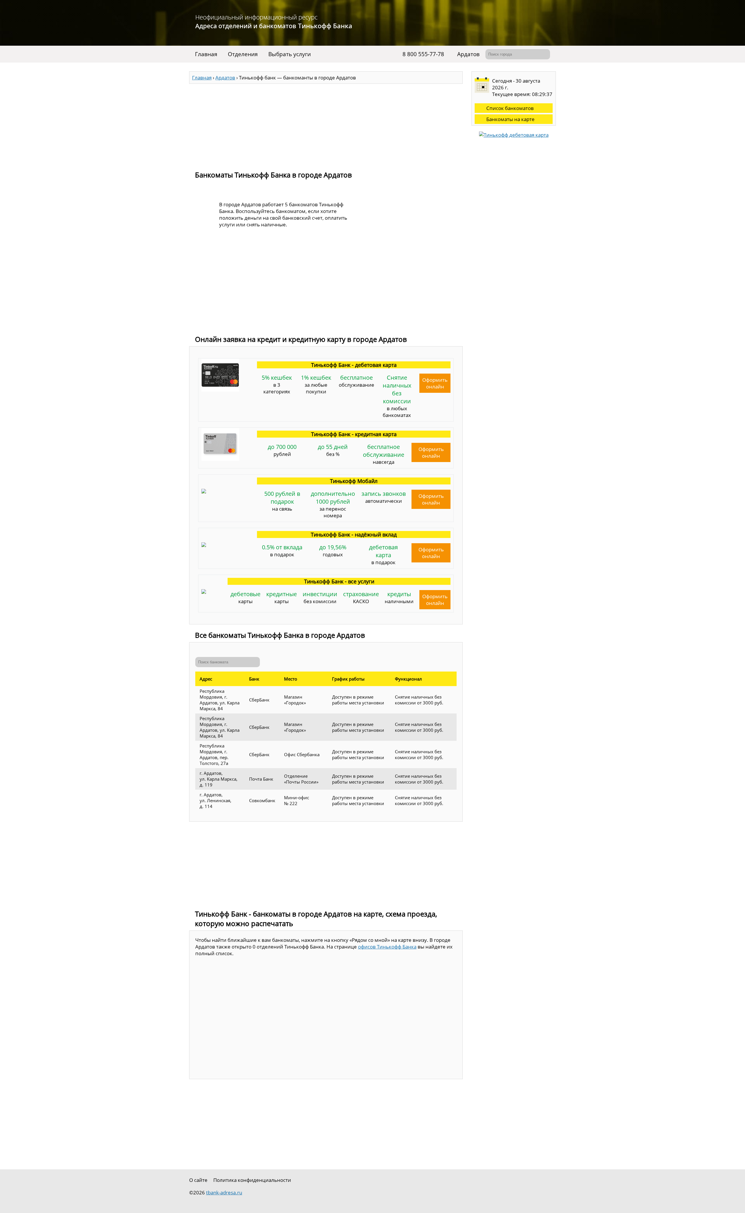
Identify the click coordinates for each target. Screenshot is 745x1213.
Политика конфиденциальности (252, 1180)
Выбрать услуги (289, 54)
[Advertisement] (326, 124)
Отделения (243, 54)
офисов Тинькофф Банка (387, 946)
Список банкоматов (510, 108)
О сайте (198, 1180)
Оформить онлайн (435, 383)
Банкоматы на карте (510, 119)
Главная (206, 54)
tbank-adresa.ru (224, 1192)
